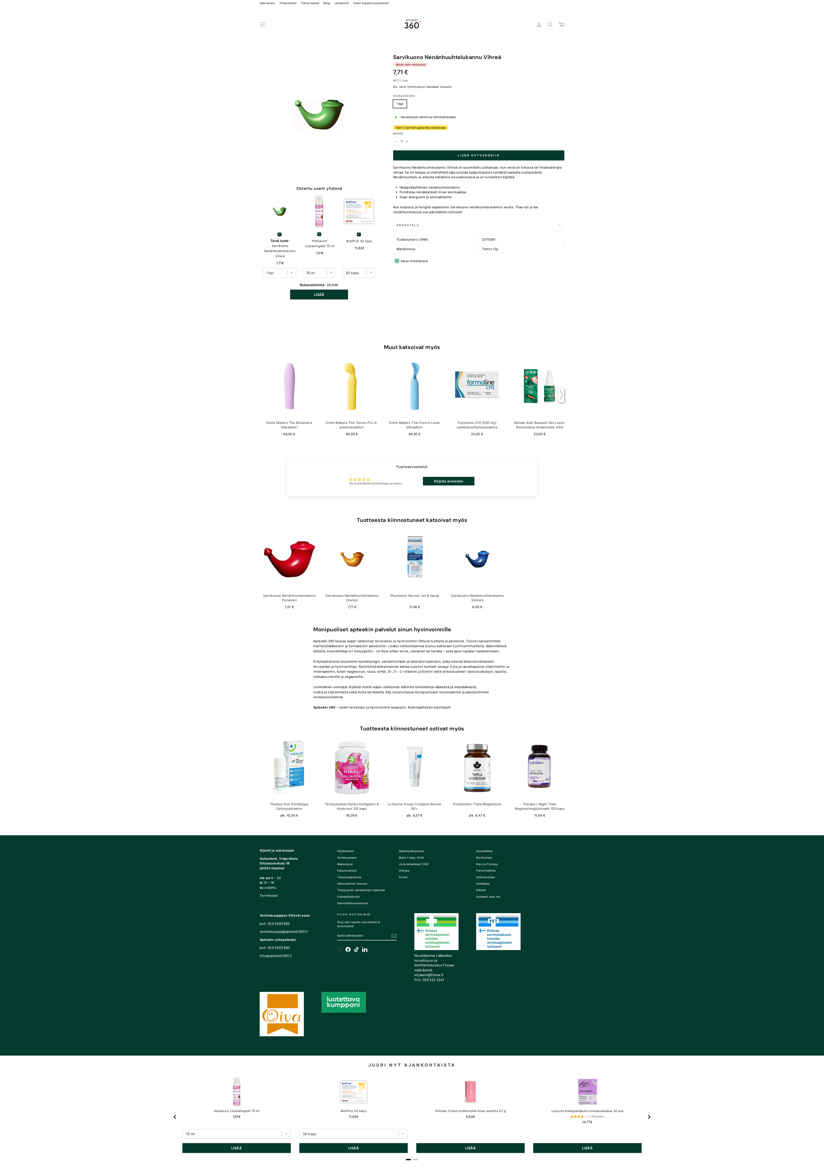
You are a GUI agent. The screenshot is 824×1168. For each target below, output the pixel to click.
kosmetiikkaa (337, 651)
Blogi (326, 3)
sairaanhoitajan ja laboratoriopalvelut (411, 661)
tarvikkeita (375, 692)
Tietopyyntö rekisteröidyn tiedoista (361, 890)
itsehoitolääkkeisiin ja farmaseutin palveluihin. (350, 646)
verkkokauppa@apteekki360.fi (284, 931)
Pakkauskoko (404, 96)
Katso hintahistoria (414, 261)
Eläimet (481, 890)
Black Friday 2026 (411, 857)
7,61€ (237, 1117)
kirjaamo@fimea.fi (428, 975)
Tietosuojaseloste (349, 877)
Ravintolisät (484, 857)
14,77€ (587, 1122)
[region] (412, 1117)
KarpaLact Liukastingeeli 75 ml (319, 243)
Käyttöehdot (345, 851)
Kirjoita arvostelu (449, 481)
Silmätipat (482, 883)
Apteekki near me (488, 896)
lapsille (500, 671)
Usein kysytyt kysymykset (371, 3)
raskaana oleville (326, 677)
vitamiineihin (495, 667)
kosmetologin (369, 661)
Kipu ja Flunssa (487, 864)
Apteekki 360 (323, 641)
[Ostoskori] (561, 24)
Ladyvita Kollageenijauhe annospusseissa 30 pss (587, 1111)
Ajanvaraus (267, 3)
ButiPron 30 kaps (359, 241)
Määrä (398, 133)
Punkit (403, 877)
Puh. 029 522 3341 (429, 980)
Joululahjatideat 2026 (414, 864)
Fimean (448, 965)
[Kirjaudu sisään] (539, 24)
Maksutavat (345, 864)
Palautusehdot (347, 870)
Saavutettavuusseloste (352, 903)
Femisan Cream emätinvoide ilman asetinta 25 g (470, 1111)
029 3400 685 (279, 924)
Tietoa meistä (310, 3)
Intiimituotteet (485, 877)
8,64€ (470, 1117)
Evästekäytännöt (348, 896)
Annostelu (408, 225)
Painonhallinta (485, 870)
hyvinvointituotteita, (469, 646)
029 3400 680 (279, 948)
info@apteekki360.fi (276, 956)
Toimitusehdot (347, 857)
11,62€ (353, 1117)
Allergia (404, 870)
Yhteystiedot (288, 3)
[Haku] (550, 24)
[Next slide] (649, 1117)
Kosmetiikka (484, 851)
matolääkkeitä (465, 687)
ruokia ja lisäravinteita (330, 692)
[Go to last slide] (175, 1117)
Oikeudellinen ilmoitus (352, 883)
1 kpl (399, 104)
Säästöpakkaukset (411, 851)
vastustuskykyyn (480, 671)
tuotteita (437, 641)
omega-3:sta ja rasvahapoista (461, 667)
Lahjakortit (342, 3)
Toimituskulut (416, 86)
